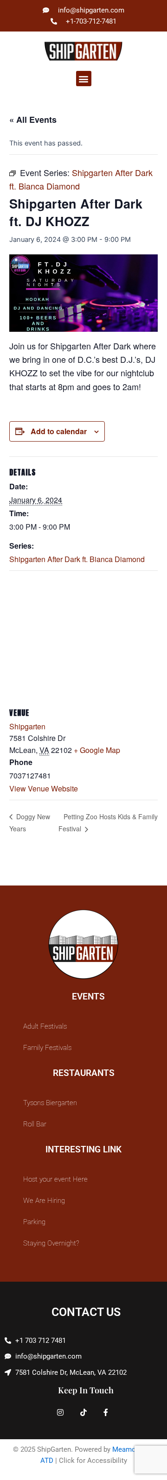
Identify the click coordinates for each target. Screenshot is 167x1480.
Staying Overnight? (51, 1243)
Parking (34, 1222)
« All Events (33, 120)
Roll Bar (34, 1124)
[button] (83, 78)
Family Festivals (47, 1048)
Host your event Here (55, 1179)
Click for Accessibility (93, 1460)
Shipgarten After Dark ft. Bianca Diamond (77, 559)
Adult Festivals (45, 1026)
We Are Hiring (44, 1200)
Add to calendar (59, 431)
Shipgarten (27, 726)
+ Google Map (97, 750)
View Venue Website (43, 788)
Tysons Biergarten (50, 1103)
